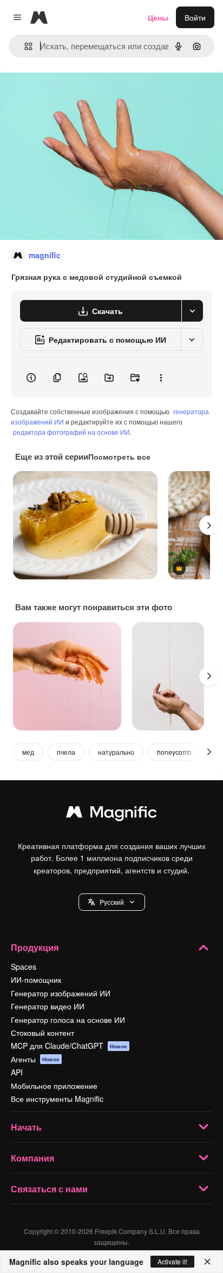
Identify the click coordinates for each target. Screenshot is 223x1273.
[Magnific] (111, 814)
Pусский (112, 901)
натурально (116, 751)
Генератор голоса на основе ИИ (68, 1019)
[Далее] (209, 525)
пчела (66, 751)
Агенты (35, 1059)
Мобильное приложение (54, 1085)
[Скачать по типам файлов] (192, 311)
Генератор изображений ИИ (60, 993)
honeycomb (174, 751)
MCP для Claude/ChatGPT (69, 1045)
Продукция (34, 947)
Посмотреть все (119, 456)
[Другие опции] (161, 377)
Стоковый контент (42, 1032)
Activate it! (172, 1261)
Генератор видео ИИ (47, 1006)
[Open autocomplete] (24, 46)
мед (28, 751)
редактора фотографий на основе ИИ (71, 431)
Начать (26, 1127)
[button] (111, 902)
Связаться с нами (49, 1189)
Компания (32, 1158)
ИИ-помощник (36, 979)
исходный (72, 93)
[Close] (207, 1261)
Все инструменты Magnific (57, 1098)
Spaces (23, 966)
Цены (158, 17)
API (17, 1072)
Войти (195, 17)
